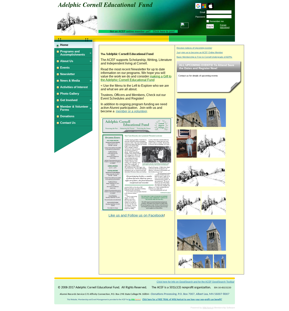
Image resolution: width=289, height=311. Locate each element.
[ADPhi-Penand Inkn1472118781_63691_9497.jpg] (201, 185)
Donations (67, 116)
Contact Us (67, 122)
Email (202, 12)
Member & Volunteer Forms (74, 108)
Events (65, 67)
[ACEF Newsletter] (137, 210)
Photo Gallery (69, 93)
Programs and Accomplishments (72, 53)
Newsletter (67, 74)
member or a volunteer (131, 111)
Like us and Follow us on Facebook (136, 215)
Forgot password (224, 26)
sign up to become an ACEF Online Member (202, 52)
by (135, 300)
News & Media (70, 80)
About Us (66, 61)
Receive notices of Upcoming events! (194, 48)
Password (199, 17)
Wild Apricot (208, 307)
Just (179, 52)
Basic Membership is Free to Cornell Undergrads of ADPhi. (204, 57)
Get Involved (68, 100)
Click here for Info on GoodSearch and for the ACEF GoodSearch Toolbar (195, 281)
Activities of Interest (74, 87)
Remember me (217, 21)
